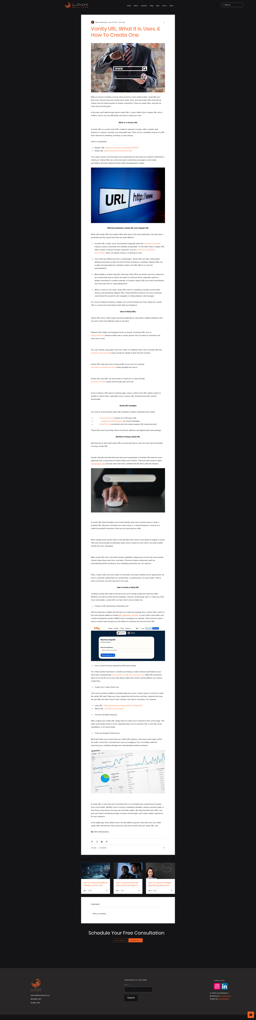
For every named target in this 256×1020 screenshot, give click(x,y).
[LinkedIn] (224, 986)
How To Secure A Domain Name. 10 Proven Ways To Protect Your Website (127, 884)
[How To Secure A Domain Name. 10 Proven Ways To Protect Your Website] (128, 871)
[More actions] (164, 22)
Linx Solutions (225, 996)
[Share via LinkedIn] (102, 842)
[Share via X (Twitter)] (97, 842)
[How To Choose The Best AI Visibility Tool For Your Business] (95, 871)
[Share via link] (107, 842)
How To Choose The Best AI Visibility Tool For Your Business (96, 884)
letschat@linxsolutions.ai (40, 995)
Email (126, 984)
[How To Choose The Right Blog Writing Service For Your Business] (160, 871)
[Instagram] (217, 986)
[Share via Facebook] (92, 842)
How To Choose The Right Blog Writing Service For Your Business (159, 884)
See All (173, 859)
